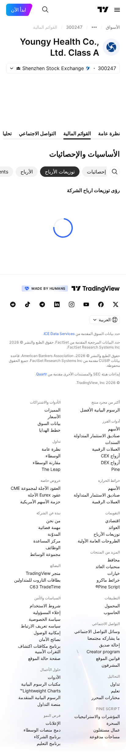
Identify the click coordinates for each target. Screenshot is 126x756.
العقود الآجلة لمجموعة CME (36, 488)
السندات (112, 442)
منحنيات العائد (107, 566)
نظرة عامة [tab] (109, 133)
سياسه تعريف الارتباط (41, 625)
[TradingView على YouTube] (86, 304)
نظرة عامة (51, 449)
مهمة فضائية (49, 527)
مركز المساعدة (47, 540)
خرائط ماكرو (108, 580)
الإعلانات (53, 723)
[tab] (96, 171)
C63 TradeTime (45, 586)
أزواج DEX (110, 462)
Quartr (41, 374)
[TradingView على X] (115, 304)
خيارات (113, 573)
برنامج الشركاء (47, 736)
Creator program (103, 651)
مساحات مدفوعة (105, 736)
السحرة (113, 723)
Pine (115, 469)
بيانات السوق (49, 423)
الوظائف (53, 547)
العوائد (114, 527)
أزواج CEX (110, 455)
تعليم (115, 690)
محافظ (113, 559)
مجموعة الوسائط (45, 554)
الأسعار (54, 416)
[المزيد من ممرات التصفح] (94, 27)
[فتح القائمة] (117, 10)
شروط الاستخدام (45, 605)
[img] (18, 68)
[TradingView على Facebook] (101, 304)
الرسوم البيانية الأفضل (100, 409)
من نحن (53, 520)
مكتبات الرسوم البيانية (41, 684)
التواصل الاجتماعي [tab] (37, 133)
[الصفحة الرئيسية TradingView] (103, 10)
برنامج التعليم (49, 743)
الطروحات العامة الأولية (99, 540)
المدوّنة (54, 534)
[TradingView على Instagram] (71, 304)
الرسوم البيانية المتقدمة (39, 697)
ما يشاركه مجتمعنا (103, 638)
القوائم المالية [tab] (77, 133)
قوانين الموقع (108, 658)
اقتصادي (112, 520)
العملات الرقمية (106, 449)
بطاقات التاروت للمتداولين (37, 580)
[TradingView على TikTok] (27, 304)
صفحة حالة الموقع (44, 658)
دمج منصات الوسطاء (42, 729)
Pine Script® (107, 586)
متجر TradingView (43, 573)
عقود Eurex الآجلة (44, 494)
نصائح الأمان (50, 639)
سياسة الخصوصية (45, 619)
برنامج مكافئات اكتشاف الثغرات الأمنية (39, 648)
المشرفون (111, 665)
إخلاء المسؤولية (47, 612)
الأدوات (54, 677)
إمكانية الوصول (47, 632)
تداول (115, 684)
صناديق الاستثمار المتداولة (97, 435)
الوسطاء (53, 455)
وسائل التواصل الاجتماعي (97, 631)
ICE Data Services (59, 333)
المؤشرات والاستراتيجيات (97, 716)
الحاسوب (112, 612)
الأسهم (114, 428)
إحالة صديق (109, 644)
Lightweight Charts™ (40, 690)
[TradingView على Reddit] (13, 304)
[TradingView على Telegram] (42, 304)
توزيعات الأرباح (107, 534)
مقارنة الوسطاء (47, 462)
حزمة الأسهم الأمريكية (40, 501)
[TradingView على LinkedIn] (57, 304)
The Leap (51, 469)
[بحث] (45, 10)
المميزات (52, 409)
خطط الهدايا (50, 430)
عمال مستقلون (106, 729)
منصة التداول (49, 704)
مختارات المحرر (105, 697)
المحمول (112, 605)
